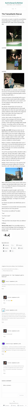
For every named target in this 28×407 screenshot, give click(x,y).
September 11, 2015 (13, 281)
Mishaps (13, 266)
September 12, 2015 (17, 343)
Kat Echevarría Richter (14, 3)
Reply (3, 288)
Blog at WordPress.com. (14, 403)
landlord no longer (9, 343)
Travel (16, 266)
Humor (10, 266)
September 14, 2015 (15, 297)
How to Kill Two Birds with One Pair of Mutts (10, 269)
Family (7, 266)
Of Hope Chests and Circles (8, 270)
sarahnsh (7, 310)
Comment (21, 395)
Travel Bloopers (20, 266)
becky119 (7, 281)
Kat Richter (9, 297)
